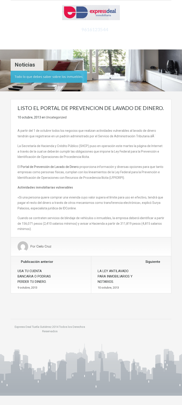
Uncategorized (56, 117)
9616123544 (94, 29)
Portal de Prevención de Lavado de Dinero (50, 167)
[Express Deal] (91, 13)
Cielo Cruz (43, 247)
